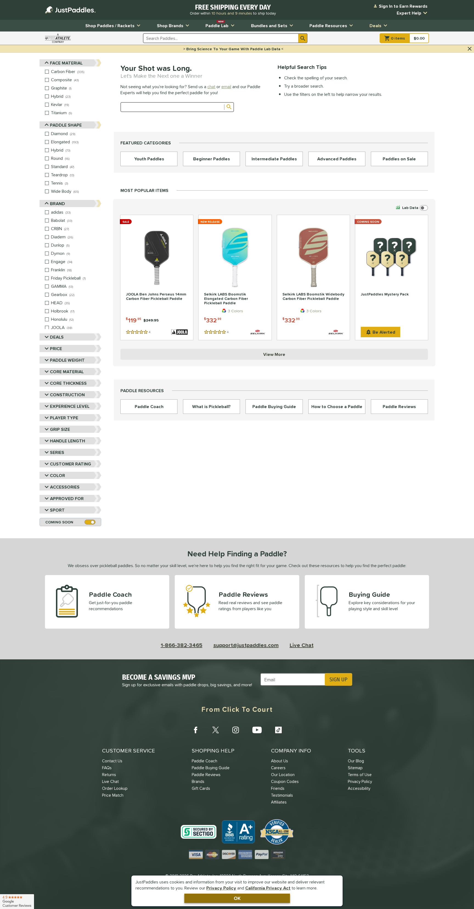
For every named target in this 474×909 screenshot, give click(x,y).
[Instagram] (235, 730)
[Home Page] (70, 10)
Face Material (66, 63)
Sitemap (355, 768)
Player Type (64, 417)
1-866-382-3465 (181, 645)
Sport (57, 510)
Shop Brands (170, 25)
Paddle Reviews (206, 774)
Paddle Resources (328, 25)
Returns (109, 774)
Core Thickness (68, 383)
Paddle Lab (216, 24)
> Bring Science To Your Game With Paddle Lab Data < (233, 49)
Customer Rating (70, 464)
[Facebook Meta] (195, 730)
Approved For (67, 498)
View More (274, 354)
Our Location (283, 774)
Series (57, 452)
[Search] (302, 38)
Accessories (65, 487)
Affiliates (279, 802)
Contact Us (112, 761)
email (226, 86)
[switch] (411, 208)
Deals (375, 25)
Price (56, 348)
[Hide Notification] (469, 49)
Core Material (67, 371)
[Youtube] (257, 730)
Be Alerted (384, 332)
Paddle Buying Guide (211, 768)
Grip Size (60, 429)
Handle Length (67, 440)
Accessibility (359, 788)
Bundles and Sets (269, 25)
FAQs (107, 768)
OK (237, 898)
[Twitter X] (215, 730)
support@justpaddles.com (246, 645)
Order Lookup (115, 788)
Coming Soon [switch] (59, 522)
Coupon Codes (285, 781)
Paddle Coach (204, 761)
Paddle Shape (66, 125)
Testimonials (282, 795)
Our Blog (356, 761)
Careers (278, 768)
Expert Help (409, 13)
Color (57, 475)
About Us (279, 761)
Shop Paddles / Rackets (109, 25)
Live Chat (302, 645)
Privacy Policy (221, 888)
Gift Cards (201, 788)
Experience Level (69, 406)
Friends (277, 788)
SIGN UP (338, 679)
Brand (57, 203)
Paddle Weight (67, 360)
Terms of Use (360, 774)
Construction (67, 394)
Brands (198, 781)
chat (211, 86)
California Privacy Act (267, 888)
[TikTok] (278, 730)
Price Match (112, 795)
